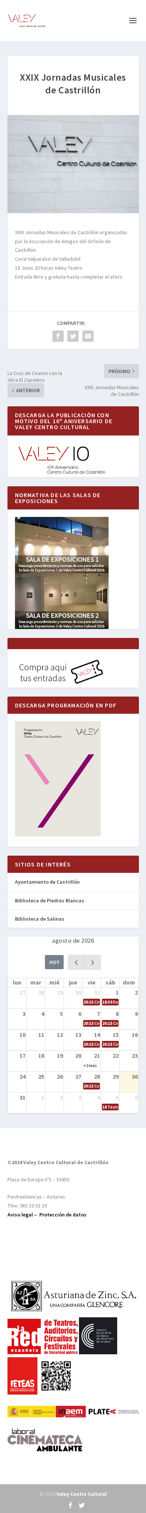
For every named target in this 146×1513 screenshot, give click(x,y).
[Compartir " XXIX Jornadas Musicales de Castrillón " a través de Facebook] (58, 336)
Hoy (54, 962)
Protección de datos (62, 1214)
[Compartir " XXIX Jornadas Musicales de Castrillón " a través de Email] (87, 336)
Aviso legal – (23, 1214)
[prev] (76, 962)
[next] (92, 962)
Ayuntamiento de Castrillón (47, 881)
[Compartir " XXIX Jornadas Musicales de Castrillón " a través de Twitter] (73, 336)
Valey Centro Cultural (82, 1494)
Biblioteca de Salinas (39, 918)
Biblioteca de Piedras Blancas (49, 900)
